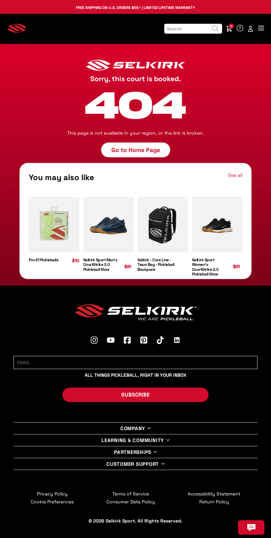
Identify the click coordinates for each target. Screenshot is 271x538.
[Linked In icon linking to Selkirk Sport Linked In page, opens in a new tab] (177, 341)
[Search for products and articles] (215, 29)
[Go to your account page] (250, 28)
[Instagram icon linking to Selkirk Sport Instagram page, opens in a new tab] (94, 341)
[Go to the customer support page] (240, 29)
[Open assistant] (251, 527)
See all (235, 175)
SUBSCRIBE (135, 394)
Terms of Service (130, 494)
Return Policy (214, 502)
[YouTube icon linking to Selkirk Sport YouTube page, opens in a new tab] (111, 341)
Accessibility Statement (214, 494)
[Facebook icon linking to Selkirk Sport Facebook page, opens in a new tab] (127, 341)
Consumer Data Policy (130, 502)
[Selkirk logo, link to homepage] (17, 31)
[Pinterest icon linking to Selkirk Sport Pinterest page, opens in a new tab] (144, 341)
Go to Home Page (135, 150)
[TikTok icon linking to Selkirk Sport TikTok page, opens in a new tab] (160, 341)
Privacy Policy (52, 494)
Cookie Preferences (52, 502)
